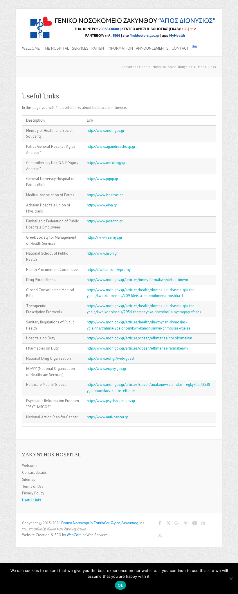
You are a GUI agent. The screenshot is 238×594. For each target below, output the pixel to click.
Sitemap (28, 479)
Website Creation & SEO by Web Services (65, 534)
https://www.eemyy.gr (104, 237)
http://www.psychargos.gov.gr (111, 400)
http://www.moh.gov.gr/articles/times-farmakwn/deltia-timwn (137, 279)
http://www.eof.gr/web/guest (110, 358)
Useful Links (32, 500)
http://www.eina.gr (102, 205)
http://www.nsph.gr (102, 253)
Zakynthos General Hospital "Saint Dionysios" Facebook (159, 524)
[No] (231, 579)
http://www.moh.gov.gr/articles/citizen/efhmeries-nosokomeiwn (139, 338)
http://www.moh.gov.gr (105, 130)
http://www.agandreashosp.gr (111, 146)
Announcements (152, 48)
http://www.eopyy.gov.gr (106, 368)
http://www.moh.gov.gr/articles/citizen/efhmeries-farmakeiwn (137, 348)
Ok (120, 585)
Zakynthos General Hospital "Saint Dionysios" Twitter (168, 524)
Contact (180, 48)
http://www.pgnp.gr (102, 178)
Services (80, 48)
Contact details (34, 472)
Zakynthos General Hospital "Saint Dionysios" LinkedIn (203, 524)
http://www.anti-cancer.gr (107, 417)
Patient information (112, 48)
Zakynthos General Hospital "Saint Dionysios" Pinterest (185, 524)
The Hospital (56, 48)
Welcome (31, 48)
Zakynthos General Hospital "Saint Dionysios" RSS (159, 536)
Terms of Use (33, 486)
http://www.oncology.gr (106, 162)
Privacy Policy (33, 493)
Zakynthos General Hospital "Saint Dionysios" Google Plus (177, 524)
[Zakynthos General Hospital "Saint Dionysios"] (119, 18)
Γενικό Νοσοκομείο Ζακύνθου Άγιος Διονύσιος (99, 523)
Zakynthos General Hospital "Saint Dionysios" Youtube (194, 524)
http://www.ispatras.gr (105, 194)
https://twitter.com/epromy (109, 269)
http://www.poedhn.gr (104, 221)
